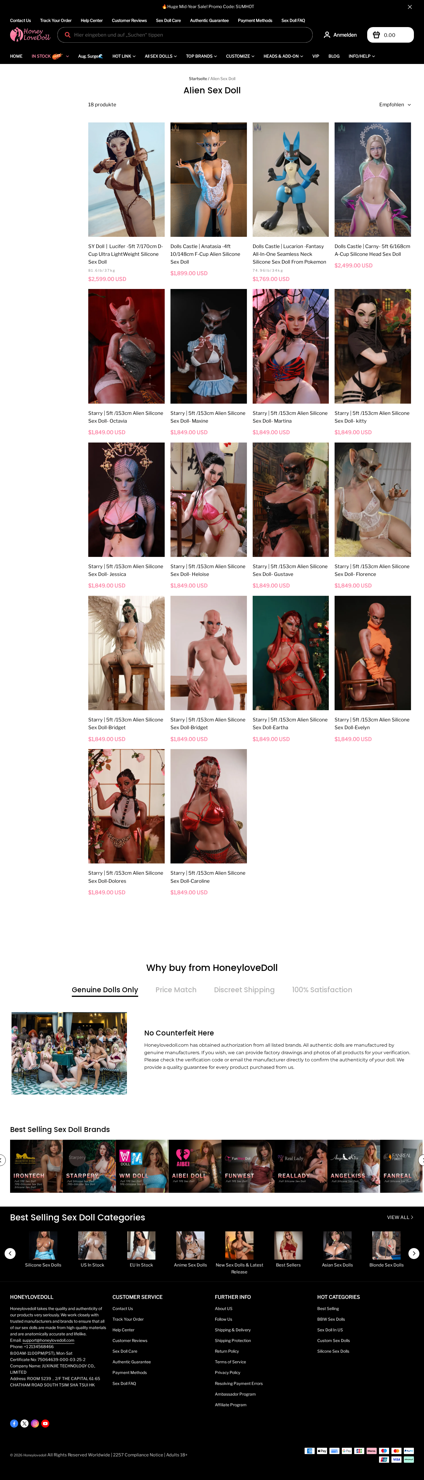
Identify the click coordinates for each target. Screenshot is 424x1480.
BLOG (334, 56)
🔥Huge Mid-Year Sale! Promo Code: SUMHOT (208, 6)
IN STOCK (41, 56)
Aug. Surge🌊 (90, 56)
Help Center (92, 20)
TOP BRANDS (199, 56)
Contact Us (20, 20)
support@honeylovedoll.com (48, 1340)
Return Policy (227, 1351)
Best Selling (328, 1308)
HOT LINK (121, 56)
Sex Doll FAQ (293, 20)
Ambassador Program (235, 1394)
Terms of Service (230, 1362)
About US (223, 1308)
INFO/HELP (360, 56)
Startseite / (199, 78)
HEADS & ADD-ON (281, 56)
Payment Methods (255, 20)
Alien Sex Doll (222, 78)
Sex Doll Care (168, 20)
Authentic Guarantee (209, 20)
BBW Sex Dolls (331, 1319)
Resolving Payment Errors (239, 1383)
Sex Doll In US (330, 1330)
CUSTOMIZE (238, 56)
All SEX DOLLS (158, 56)
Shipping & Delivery (233, 1330)
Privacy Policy (227, 1372)
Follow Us (223, 1319)
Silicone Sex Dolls (333, 1351)
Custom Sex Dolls (333, 1340)
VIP (315, 56)
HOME (16, 56)
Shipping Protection (233, 1340)
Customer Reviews (129, 20)
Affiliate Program (231, 1404)
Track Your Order (56, 20)
